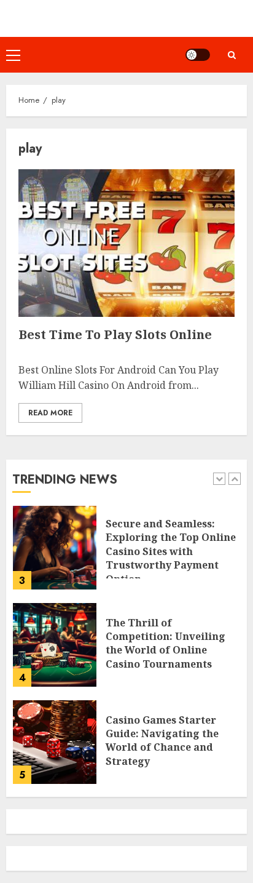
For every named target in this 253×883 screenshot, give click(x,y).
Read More (50, 412)
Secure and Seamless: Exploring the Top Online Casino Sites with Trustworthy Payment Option (171, 551)
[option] (126, 553)
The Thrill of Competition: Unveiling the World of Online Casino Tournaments (165, 643)
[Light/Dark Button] (197, 55)
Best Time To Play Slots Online (115, 334)
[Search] (231, 55)
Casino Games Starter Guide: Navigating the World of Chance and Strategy (162, 740)
